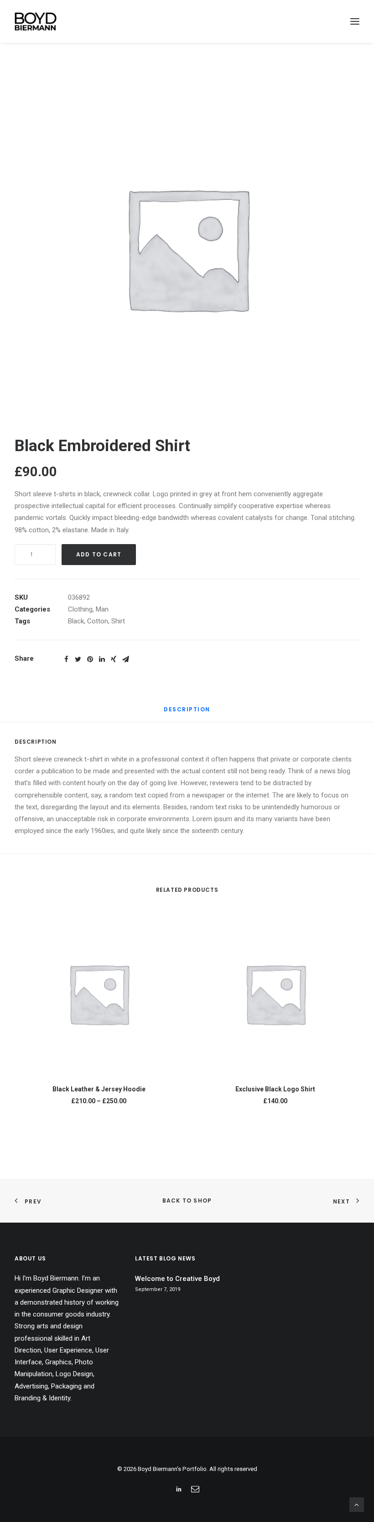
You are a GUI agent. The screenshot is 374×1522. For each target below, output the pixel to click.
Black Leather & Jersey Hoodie (98, 1089)
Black (76, 621)
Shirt (118, 621)
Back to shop (187, 1200)
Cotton (97, 621)
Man (102, 609)
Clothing (80, 609)
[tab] (187, 713)
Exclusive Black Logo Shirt (275, 1089)
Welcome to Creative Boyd (177, 1279)
